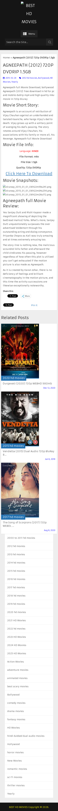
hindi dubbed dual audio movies (25, 735)
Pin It (34, 305)
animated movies (17, 678)
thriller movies (16, 785)
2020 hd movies (14, 378)
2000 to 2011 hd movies (21, 537)
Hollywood (13, 744)
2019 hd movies (16, 603)
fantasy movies (16, 719)
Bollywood (43, 78)
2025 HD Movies (16, 653)
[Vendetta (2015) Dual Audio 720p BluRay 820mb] (20, 419)
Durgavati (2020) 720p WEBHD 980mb (27, 383)
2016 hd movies (16, 579)
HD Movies (13, 727)
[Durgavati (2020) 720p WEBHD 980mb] (20, 351)
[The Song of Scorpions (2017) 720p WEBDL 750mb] (20, 490)
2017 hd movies (13, 517)
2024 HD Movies (16, 645)
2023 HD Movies (16, 636)
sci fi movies (14, 777)
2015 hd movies (13, 445)
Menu (31, 33)
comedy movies (16, 702)
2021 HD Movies (16, 620)
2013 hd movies (16, 554)
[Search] (49, 42)
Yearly (14, 82)
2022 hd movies (16, 628)
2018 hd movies (16, 595)
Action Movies (15, 661)
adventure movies (17, 669)
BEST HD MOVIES (18, 807)
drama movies (15, 711)
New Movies (14, 760)
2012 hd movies (29, 78)
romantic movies (17, 768)
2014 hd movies (16, 562)
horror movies (15, 752)
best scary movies (18, 686)
